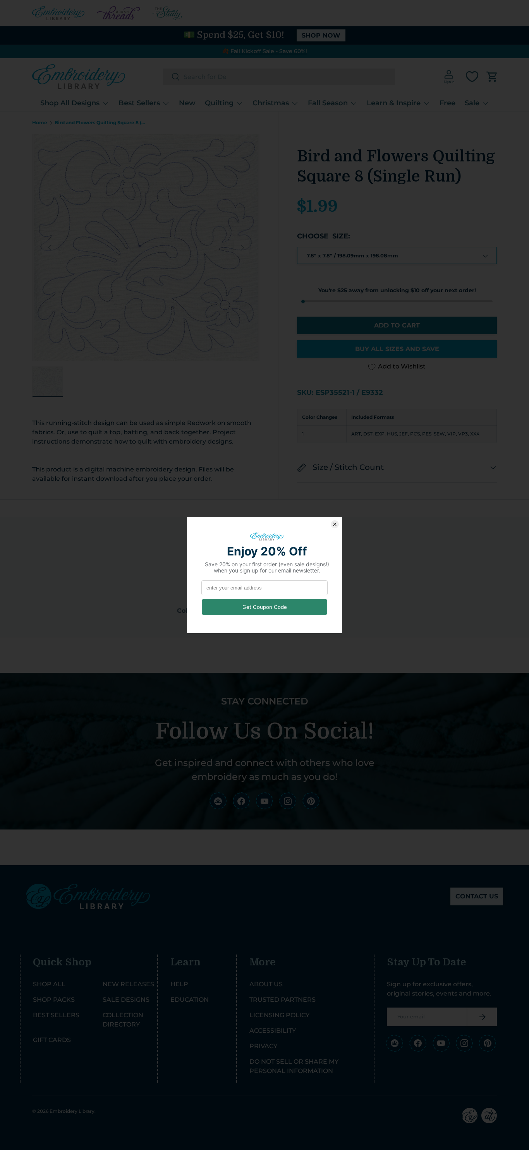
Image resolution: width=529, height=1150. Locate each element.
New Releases (128, 984)
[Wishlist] (472, 76)
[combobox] (279, 77)
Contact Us (476, 896)
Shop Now (321, 35)
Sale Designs (126, 999)
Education (189, 999)
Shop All (49, 984)
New (187, 103)
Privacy (263, 1046)
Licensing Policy (279, 1015)
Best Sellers (139, 103)
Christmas (270, 103)
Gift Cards (52, 1040)
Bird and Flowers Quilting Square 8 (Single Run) (101, 122)
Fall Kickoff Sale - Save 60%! (268, 51)
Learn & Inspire (394, 103)
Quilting (219, 103)
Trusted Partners (282, 999)
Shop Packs (54, 999)
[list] (146, 247)
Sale (472, 103)
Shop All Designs (70, 103)
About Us (266, 984)
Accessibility (272, 1030)
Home (39, 122)
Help (179, 984)
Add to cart (397, 325)
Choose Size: (323, 236)
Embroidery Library (72, 1111)
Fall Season (328, 103)
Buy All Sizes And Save (397, 349)
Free (447, 103)
